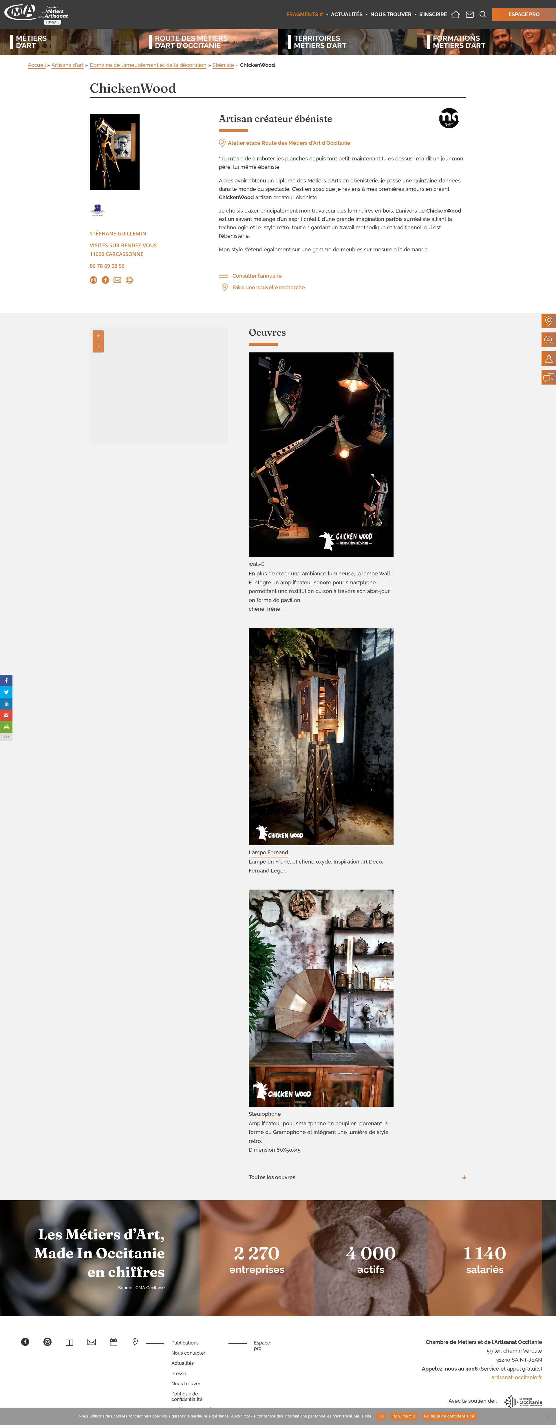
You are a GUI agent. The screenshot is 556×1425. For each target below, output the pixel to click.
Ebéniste (223, 65)
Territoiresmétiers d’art (320, 42)
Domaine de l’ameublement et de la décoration (148, 65)
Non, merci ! (403, 1416)
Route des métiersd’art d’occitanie (191, 42)
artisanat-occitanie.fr (516, 1377)
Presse (178, 1373)
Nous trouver (185, 1383)
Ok (381, 1416)
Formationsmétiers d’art (459, 42)
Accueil (37, 65)
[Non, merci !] (549, 1416)
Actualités (182, 1363)
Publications (185, 1343)
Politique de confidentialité (186, 1396)
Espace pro (262, 1345)
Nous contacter (188, 1353)
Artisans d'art (68, 65)
